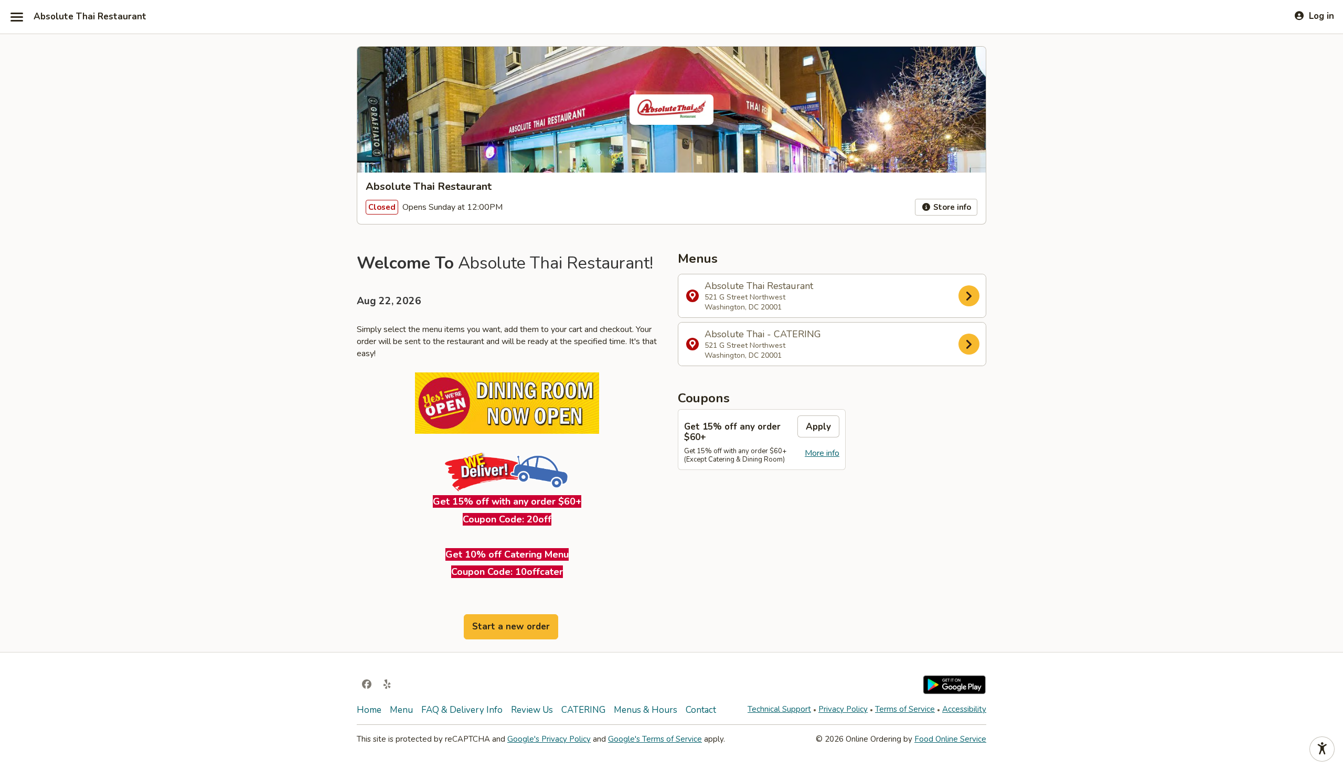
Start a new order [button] (511, 627)
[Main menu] (17, 17)
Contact (701, 710)
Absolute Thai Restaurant (90, 17)
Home (369, 710)
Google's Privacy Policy (549, 739)
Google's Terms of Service (655, 739)
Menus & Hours (645, 710)
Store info (951, 207)
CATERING (583, 710)
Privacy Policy (843, 709)
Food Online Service (950, 739)
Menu (401, 710)
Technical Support (779, 709)
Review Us (532, 710)
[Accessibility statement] (1322, 749)
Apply (818, 427)
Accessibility (964, 709)
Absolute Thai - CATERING (763, 344)
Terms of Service (905, 709)
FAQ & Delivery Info (462, 710)
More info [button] (822, 453)
